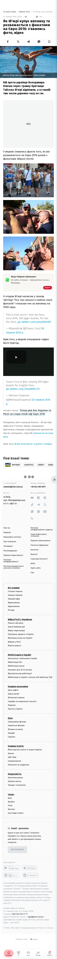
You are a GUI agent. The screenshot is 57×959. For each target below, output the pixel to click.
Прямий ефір (14, 599)
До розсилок (17, 850)
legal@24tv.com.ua (35, 917)
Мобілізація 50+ (15, 662)
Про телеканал (9, 542)
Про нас (6, 528)
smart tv (11, 875)
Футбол (11, 802)
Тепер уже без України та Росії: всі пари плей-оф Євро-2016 (27, 412)
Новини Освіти (16, 746)
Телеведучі (8, 546)
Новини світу (24, 12)
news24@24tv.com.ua (13, 487)
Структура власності (39, 559)
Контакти (34, 550)
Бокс (10, 798)
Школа (11, 753)
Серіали (11, 737)
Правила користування (13, 555)
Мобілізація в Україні (19, 655)
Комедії (11, 733)
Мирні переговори (16, 630)
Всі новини (14, 587)
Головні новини (15, 591)
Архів (33, 563)
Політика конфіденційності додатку (42, 529)
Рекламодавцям (10, 551)
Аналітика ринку (15, 778)
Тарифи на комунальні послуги (22, 701)
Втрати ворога (14, 645)
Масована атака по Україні (20, 638)
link (32, 497)
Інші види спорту (15, 813)
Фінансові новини (16, 698)
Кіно (10, 718)
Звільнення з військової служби (22, 658)
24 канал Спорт (9, 12)
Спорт (11, 794)
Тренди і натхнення (17, 785)
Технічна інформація (39, 545)
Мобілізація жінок (16, 666)
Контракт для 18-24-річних (20, 670)
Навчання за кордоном (18, 765)
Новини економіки (18, 686)
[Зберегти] (49, 41)
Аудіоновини (14, 606)
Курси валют (13, 694)
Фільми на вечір (15, 729)
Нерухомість (14, 774)
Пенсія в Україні (15, 709)
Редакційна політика (12, 537)
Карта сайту (36, 568)
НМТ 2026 (12, 757)
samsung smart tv (30, 875)
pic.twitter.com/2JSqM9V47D (23, 388)
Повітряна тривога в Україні (21, 634)
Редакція (7, 532)
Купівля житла (14, 781)
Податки (11, 705)
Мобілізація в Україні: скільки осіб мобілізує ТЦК (30, 677)
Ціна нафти (13, 690)
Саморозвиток (14, 761)
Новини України (15, 595)
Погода (11, 610)
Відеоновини (14, 603)
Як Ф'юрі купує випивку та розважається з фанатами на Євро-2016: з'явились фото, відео (43, 12)
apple (30, 867)
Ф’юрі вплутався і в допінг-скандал (33, 444)
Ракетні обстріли (15, 623)
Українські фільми (16, 725)
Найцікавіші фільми (17, 722)
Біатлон (11, 809)
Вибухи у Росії (14, 642)
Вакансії (34, 554)
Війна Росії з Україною (20, 619)
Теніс (10, 805)
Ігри (32, 572)
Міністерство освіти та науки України (25, 750)
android (11, 867)
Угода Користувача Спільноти (39, 535)
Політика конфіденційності (11, 561)
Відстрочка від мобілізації (20, 673)
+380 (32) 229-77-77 (19, 914)
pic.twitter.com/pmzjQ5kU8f (34, 321)
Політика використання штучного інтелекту (13, 567)
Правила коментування (40, 541)
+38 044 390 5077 (38, 487)
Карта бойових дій (16, 627)
